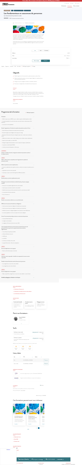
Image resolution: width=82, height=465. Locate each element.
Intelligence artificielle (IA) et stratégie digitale (68, 464)
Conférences (41, 464)
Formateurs (11, 66)
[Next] (39, 428)
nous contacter (23, 390)
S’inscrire (45, 60)
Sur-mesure (46, 50)
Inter (35, 50)
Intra (40, 50)
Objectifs (2, 66)
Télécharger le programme (26, 66)
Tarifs (15, 66)
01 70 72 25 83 (51, 459)
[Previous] (36, 428)
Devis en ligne (36, 60)
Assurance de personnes (18, 10)
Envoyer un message (38, 459)
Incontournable (27, 10)
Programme (7, 66)
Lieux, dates (19, 66)
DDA (12, 10)
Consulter (16, 424)
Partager (34, 66)
